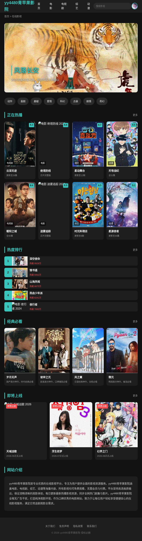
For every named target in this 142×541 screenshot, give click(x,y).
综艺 (77, 6)
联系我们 (92, 526)
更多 (135, 115)
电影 (51, 6)
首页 (39, 6)
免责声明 (64, 526)
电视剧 (63, 6)
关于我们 (50, 526)
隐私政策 (78, 526)
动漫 (88, 6)
